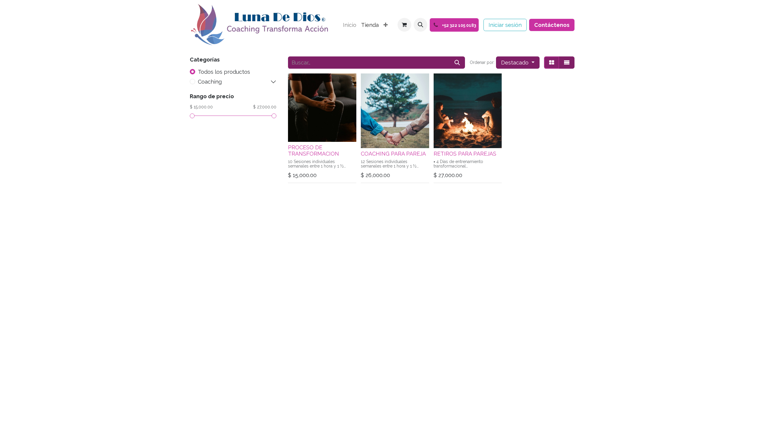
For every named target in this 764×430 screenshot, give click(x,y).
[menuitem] (350, 25)
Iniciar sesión (505, 25)
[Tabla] (551, 62)
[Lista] (566, 62)
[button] (420, 25)
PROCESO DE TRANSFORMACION (313, 150)
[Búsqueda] (457, 62)
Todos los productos (224, 72)
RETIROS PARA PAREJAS (465, 153)
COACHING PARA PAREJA (393, 153)
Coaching (210, 82)
